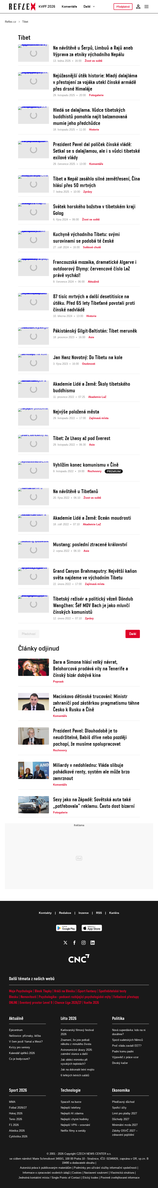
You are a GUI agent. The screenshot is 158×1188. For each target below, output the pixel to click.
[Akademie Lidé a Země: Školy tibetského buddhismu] (33, 390)
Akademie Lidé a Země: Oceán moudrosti (92, 518)
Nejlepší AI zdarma (72, 1113)
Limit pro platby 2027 (124, 1113)
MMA (12, 1101)
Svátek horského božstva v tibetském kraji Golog (94, 209)
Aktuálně (16, 1018)
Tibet (25, 21)
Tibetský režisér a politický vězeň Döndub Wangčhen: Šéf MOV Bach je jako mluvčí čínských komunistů (93, 605)
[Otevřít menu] (146, 6)
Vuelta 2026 (91, 1002)
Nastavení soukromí (96, 1172)
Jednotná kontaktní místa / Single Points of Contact (49, 1177)
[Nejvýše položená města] (33, 417)
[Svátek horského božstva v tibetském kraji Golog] (33, 212)
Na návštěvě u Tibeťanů (75, 491)
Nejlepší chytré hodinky (75, 1119)
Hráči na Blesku (64, 991)
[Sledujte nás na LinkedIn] (92, 942)
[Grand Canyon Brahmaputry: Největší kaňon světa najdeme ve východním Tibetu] (33, 577)
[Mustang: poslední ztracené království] (33, 549)
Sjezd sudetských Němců (127, 1039)
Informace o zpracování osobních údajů (46, 1172)
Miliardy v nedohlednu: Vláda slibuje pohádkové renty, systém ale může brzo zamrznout (91, 771)
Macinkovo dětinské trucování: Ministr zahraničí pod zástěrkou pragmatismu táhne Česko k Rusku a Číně (96, 703)
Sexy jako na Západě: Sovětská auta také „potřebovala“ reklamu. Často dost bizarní (94, 802)
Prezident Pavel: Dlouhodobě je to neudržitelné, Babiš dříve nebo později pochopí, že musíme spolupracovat (90, 737)
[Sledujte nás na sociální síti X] (65, 942)
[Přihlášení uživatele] (138, 6)
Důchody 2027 (120, 1119)
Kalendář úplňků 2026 (22, 1053)
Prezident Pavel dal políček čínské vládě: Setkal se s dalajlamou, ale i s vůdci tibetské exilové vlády (96, 151)
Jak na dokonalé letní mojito (77, 1069)
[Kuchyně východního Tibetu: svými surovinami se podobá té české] (33, 240)
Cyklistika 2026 (18, 1136)
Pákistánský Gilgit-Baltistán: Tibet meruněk (95, 331)
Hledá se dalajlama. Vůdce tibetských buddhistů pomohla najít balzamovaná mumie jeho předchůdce (90, 116)
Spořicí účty (119, 1107)
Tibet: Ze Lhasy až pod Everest (81, 438)
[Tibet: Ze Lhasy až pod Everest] (33, 443)
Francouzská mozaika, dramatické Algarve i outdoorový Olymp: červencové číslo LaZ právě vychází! (94, 268)
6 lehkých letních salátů (75, 1075)
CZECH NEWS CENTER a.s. (94, 1153)
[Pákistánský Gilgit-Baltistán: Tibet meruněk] (33, 336)
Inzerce (84, 912)
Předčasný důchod (123, 1101)
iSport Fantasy (86, 991)
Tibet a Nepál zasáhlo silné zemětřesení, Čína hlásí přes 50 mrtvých (96, 182)
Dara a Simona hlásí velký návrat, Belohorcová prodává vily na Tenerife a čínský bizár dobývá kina (90, 668)
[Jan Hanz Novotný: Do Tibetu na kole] (33, 362)
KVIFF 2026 (47, 6)
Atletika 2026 (17, 1130)
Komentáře (69, 6)
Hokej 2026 (15, 1113)
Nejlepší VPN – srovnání (75, 1124)
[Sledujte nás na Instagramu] (83, 942)
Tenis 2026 (15, 1119)
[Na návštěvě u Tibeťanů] (33, 496)
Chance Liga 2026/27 (68, 1002)
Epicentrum (16, 1030)
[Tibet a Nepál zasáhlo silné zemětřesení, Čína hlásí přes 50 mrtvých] (33, 184)
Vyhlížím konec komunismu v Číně (85, 465)
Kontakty (45, 912)
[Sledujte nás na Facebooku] (74, 942)
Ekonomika (121, 1090)
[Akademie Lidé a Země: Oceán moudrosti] (33, 523)
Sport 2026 (18, 1090)
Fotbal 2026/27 (18, 1107)
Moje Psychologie (20, 991)
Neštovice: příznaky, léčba (25, 1035)
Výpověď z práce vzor (125, 1057)
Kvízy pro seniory (19, 1047)
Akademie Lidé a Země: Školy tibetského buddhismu (91, 387)
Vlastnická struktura (122, 1172)
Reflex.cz (10, 21)
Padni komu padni (123, 1051)
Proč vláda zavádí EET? (126, 1045)
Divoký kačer (120, 1063)
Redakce (65, 912)
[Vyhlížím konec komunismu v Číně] (33, 470)
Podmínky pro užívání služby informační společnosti (105, 1167)
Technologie (71, 1090)
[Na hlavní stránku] (22, 6)
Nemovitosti (28, 997)
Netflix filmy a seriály (73, 1130)
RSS (99, 912)
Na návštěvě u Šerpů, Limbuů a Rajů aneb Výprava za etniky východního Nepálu (93, 51)
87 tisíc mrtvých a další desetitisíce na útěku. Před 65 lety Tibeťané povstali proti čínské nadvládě (94, 303)
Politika (118, 1018)
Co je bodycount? (19, 1058)
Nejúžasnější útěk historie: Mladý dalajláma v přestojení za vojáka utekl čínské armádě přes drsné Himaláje (95, 82)
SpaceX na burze (71, 1101)
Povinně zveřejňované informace (120, 1177)
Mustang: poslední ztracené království (90, 544)
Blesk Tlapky (43, 991)
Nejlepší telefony (71, 1107)
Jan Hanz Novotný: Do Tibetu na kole (87, 357)
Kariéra (114, 912)
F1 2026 (14, 1124)
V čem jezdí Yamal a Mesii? (26, 1041)
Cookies (77, 1172)
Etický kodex (90, 1177)
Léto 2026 (69, 1018)
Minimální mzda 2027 (125, 1124)
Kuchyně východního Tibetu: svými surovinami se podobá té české (86, 237)
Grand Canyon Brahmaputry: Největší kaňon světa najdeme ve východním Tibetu (95, 574)
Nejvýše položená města (76, 412)
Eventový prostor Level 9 (36, 1002)
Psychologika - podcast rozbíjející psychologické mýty (75, 997)
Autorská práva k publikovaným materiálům (46, 1167)
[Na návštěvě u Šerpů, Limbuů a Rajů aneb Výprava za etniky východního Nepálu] (33, 53)
